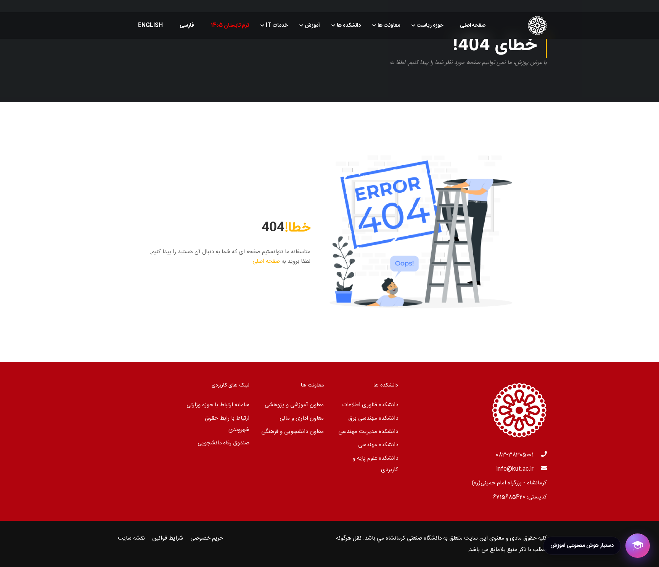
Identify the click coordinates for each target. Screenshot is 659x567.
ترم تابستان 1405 (230, 25)
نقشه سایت (131, 538)
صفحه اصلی (472, 25)
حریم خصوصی (206, 538)
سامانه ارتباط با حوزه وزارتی (217, 405)
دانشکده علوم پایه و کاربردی (375, 464)
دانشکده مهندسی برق (373, 418)
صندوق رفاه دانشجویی (223, 443)
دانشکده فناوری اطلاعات (370, 405)
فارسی (187, 25)
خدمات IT (277, 25)
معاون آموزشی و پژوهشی (294, 405)
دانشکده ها (349, 25)
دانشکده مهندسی (378, 445)
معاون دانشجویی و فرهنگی (292, 431)
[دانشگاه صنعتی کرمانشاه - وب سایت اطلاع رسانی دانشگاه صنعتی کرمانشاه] (518, 25)
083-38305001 (515, 455)
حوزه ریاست (430, 25)
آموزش (312, 25)
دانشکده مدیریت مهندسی (368, 431)
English (150, 25)
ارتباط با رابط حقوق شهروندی (227, 424)
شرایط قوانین (167, 538)
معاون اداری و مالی (302, 418)
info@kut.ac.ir (515, 469)
